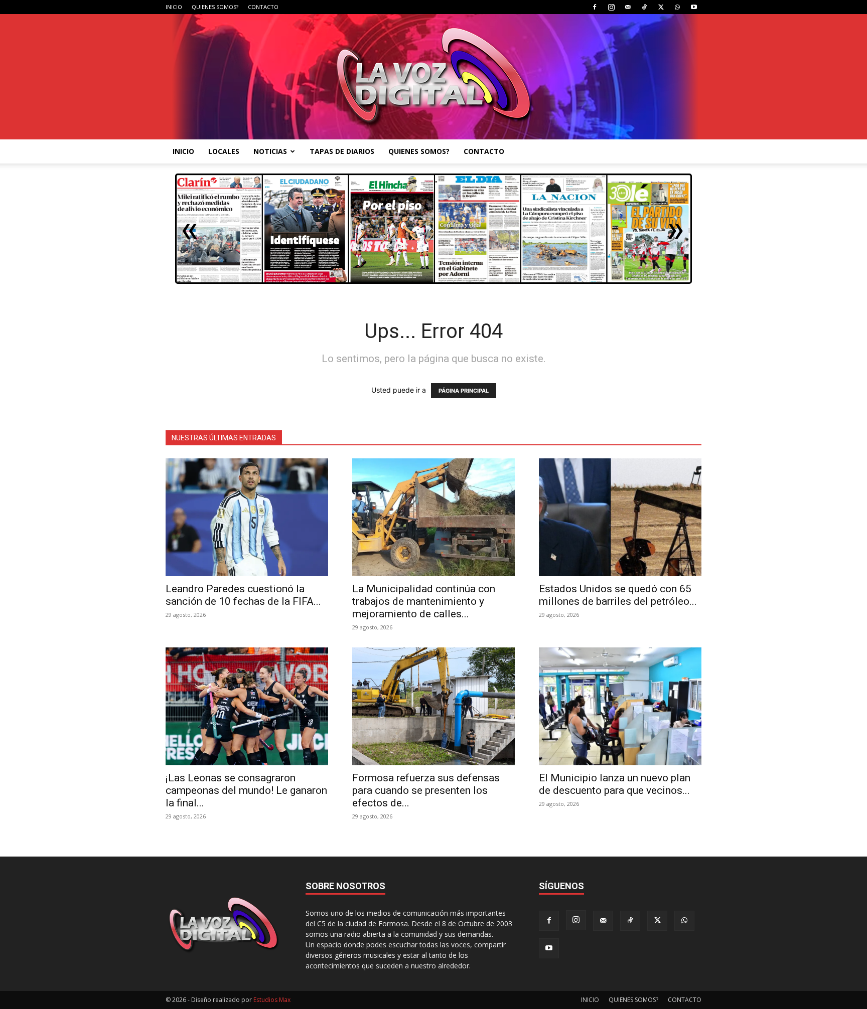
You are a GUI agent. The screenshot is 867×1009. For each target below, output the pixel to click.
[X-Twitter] (660, 7)
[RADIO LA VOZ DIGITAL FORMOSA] (434, 76)
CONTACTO (263, 7)
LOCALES (223, 151)
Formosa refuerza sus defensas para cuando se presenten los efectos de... (426, 790)
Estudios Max (272, 999)
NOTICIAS (270, 151)
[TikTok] (644, 7)
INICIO (174, 7)
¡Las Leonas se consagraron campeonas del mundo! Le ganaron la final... (246, 790)
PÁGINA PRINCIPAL (464, 390)
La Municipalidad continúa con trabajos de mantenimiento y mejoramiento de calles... (423, 601)
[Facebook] (594, 7)
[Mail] (627, 7)
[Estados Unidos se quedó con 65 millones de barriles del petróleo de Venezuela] (620, 517)
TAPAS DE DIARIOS (342, 151)
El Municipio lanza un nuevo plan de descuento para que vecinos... (614, 784)
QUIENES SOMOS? (215, 7)
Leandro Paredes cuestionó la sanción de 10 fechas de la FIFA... (243, 595)
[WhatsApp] (677, 7)
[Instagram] (611, 7)
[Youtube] (693, 7)
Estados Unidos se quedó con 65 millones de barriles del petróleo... (618, 595)
